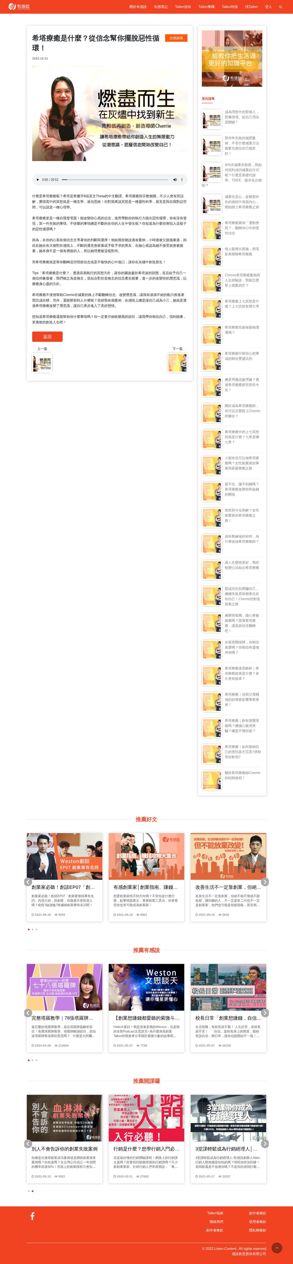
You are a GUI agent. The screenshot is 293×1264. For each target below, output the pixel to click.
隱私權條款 (257, 1230)
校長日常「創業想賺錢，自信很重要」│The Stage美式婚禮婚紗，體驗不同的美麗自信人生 (228, 1018)
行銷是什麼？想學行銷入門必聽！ (144, 1149)
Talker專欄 (206, 7)
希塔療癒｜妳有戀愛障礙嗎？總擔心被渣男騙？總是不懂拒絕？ (242, 726)
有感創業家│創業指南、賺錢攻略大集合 (145, 887)
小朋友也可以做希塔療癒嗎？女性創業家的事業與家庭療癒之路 (242, 463)
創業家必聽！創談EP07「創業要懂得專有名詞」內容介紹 (63, 887)
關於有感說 (138, 7)
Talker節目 (183, 7)
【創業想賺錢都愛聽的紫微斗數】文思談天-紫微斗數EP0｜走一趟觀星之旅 (144, 1018)
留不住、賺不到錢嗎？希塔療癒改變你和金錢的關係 (242, 489)
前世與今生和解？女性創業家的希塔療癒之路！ (242, 515)
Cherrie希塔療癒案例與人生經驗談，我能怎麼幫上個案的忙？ (242, 280)
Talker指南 (215, 1213)
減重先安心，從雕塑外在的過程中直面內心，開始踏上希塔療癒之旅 (242, 202)
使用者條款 (257, 1222)
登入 (268, 7)
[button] (29, 929)
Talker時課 (230, 7)
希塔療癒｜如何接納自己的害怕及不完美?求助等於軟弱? (243, 752)
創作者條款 (214, 1230)
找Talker (251, 7)
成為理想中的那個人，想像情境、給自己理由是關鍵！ (242, 117)
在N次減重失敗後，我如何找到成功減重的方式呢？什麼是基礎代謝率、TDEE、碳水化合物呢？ (232, 175)
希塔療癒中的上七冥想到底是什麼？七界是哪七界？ (242, 437)
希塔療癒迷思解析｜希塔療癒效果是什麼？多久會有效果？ (242, 673)
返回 (47, 336)
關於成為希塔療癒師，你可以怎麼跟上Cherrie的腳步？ (242, 411)
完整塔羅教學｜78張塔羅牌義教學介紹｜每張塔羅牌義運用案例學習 (65, 1018)
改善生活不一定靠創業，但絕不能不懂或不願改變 (228, 887)
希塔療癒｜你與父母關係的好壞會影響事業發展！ (242, 700)
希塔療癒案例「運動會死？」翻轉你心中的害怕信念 (242, 228)
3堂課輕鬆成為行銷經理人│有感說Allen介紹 (226, 1149)
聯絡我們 (216, 1222)
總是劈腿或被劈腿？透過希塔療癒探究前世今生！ (242, 385)
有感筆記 (161, 7)
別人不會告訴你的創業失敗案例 (65, 1149)
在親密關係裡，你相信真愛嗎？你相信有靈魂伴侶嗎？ (242, 647)
